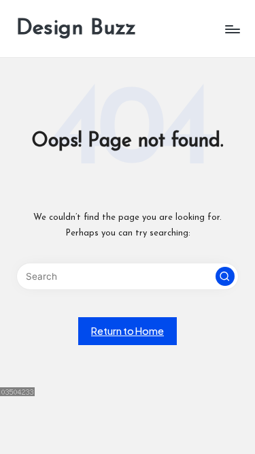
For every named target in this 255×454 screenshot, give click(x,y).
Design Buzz (76, 28)
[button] (225, 276)
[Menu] (232, 29)
